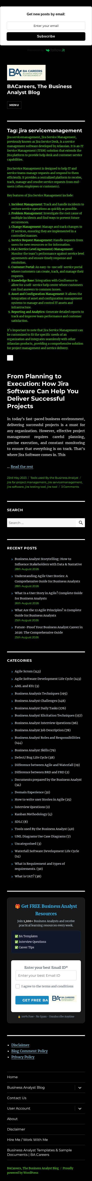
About (12, 1119)
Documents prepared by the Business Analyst (48, 780)
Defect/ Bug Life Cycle (31, 757)
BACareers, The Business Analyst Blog (39, 89)
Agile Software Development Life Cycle (44, 679)
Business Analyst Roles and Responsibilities (47, 738)
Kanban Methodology (31, 814)
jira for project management (26, 482)
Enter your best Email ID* (46, 967)
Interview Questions (30, 807)
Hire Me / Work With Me (27, 1140)
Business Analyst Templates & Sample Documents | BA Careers (39, 1152)
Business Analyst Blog (26, 1087)
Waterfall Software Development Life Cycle (47, 851)
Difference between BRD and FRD (39, 772)
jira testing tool (35, 486)
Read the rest (22, 466)
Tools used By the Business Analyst (54, 477)
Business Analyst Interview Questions (43, 723)
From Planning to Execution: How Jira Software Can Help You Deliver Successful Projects (43, 391)
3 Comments (70, 486)
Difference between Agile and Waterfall (44, 765)
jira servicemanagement (65, 482)
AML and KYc (24, 686)
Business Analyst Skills (32, 750)
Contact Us (16, 1098)
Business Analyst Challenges (36, 701)
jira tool (52, 486)
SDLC (19, 822)
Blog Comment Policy (29, 1051)
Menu (14, 105)
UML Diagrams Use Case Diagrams (40, 836)
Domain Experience (29, 792)
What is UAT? (24, 876)
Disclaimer (20, 1045)
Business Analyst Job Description (39, 730)
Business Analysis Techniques (37, 693)
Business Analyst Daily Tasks (36, 708)
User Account (18, 1108)
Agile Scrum (24, 671)
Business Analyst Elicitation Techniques (44, 715)
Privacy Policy (22, 1057)
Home (12, 1077)
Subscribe (46, 36)
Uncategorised (25, 844)
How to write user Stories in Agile (40, 799)
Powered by (35, 50)
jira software (15, 486)
